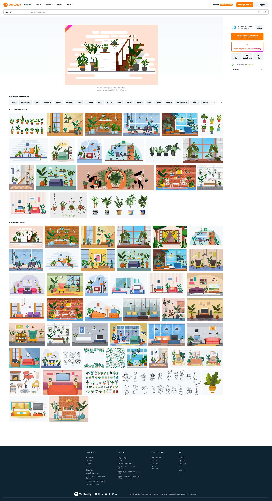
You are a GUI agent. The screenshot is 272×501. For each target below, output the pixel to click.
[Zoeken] (259, 12)
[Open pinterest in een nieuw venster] (106, 494)
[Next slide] (219, 102)
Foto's (38, 5)
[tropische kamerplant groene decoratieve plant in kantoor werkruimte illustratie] (141, 124)
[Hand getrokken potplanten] (163, 150)
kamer (205, 102)
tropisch (13, 102)
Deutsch (181, 467)
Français (182, 470)
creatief (128, 102)
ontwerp (139, 102)
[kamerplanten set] (118, 205)
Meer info (236, 70)
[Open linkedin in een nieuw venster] (102, 494)
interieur (69, 102)
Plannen (216, 5)
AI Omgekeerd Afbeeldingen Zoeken (96, 477)
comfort (216, 102)
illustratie (89, 102)
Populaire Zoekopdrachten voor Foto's (129, 473)
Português (182, 464)
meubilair (195, 102)
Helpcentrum (156, 457)
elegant (158, 102)
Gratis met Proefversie (247, 36)
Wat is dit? (251, 65)
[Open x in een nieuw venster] (113, 494)
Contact (154, 461)
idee (119, 102)
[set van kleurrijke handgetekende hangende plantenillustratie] (68, 205)
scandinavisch (181, 102)
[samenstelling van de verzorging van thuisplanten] (115, 177)
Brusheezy (90, 457)
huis (79, 102)
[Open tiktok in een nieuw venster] (109, 494)
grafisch (110, 102)
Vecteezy (89, 461)
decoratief (47, 102)
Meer (69, 5)
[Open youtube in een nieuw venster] (116, 494)
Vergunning (122, 457)
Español (181, 461)
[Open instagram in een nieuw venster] (99, 494)
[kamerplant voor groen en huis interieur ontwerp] (212, 382)
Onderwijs (89, 470)
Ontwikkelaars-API (92, 473)
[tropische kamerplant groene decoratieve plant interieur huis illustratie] (65, 124)
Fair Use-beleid (191, 494)
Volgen (259, 29)
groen (37, 102)
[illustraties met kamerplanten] (102, 382)
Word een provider (155, 468)
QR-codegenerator (92, 484)
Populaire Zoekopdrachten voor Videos (129, 477)
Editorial (59, 5)
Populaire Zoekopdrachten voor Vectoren (129, 468)
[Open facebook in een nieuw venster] (96, 494)
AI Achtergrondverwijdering (96, 481)
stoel (149, 102)
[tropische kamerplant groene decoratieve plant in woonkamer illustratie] (56, 177)
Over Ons (155, 464)
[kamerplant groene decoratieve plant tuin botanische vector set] (27, 124)
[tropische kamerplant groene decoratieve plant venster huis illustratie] (203, 150)
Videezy (88, 464)
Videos (48, 5)
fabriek (59, 102)
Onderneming (91, 467)
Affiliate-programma (125, 464)
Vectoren (27, 5)
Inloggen (261, 5)
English (181, 457)
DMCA (120, 461)
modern (169, 102)
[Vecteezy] (12, 5)
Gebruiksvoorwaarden (167, 494)
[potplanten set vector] (211, 124)
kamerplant (25, 102)
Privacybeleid (180, 494)
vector (99, 102)
